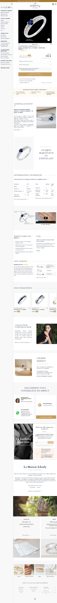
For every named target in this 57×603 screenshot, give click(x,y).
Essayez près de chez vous (6, 64)
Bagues (2, 20)
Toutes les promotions (5, 43)
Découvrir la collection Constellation (22, 342)
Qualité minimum (18, 191)
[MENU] (11, 4)
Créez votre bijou (4, 56)
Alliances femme (4, 14)
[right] (48, 39)
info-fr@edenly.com (46, 590)
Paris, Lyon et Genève (5, 62)
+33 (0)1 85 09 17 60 (47, 405)
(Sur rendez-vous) (33, 588)
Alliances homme (4, 15)
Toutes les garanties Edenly (46, 82)
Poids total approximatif (17, 195)
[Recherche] (2, 7)
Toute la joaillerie (5, 18)
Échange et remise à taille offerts (26, 80)
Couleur (16, 188)
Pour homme (3, 36)
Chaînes (2, 27)
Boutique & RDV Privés (6, 60)
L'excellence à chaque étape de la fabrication (30, 179)
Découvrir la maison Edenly (34, 491)
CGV (28, 583)
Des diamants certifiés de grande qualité (43, 198)
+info (52, 445)
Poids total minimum (40, 190)
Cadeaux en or (4, 33)
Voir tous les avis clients (41, 277)
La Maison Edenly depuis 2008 (5, 50)
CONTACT (24, 583)
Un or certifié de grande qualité (20, 199)
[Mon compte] (5, 7)
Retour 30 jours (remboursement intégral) (27, 79)
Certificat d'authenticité (24, 82)
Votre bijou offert (4, 45)
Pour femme (3, 35)
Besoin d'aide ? (6, 67)
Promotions (4, 41)
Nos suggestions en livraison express (28, 69)
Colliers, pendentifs (5, 22)
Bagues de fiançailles (5, 12)
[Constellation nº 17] (35, 26)
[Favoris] (3, 7)
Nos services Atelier (5, 58)
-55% (29, 55)
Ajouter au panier (35, 74)
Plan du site (32, 583)
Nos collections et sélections (6, 54)
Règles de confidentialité (42, 583)
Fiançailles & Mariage (6, 10)
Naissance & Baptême (5, 38)
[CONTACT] (9, 7)
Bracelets (2, 25)
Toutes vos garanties (5, 53)
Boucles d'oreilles (4, 23)
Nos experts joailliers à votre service (51, 94)
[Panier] (7, 7)
